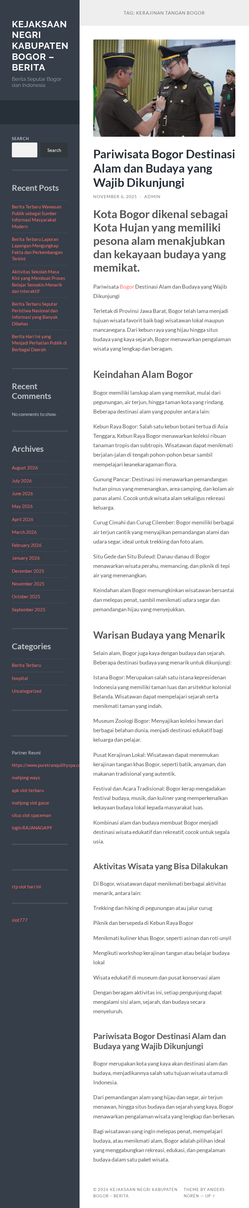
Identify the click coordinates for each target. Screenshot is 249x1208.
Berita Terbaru (26, 665)
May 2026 (22, 506)
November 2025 (28, 583)
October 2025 (26, 596)
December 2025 (28, 571)
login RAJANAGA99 (32, 827)
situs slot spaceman (31, 815)
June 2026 (22, 493)
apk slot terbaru (28, 790)
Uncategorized (26, 691)
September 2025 (29, 609)
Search (20, 138)
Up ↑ (210, 1195)
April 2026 (22, 519)
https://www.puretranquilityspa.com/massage (58, 765)
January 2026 (26, 558)
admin (152, 196)
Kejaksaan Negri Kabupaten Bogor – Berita (40, 46)
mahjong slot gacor (30, 802)
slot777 (20, 920)
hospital (20, 678)
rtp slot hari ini (26, 886)
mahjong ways (26, 777)
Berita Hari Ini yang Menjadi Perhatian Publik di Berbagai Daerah (39, 343)
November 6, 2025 (115, 196)
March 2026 (24, 532)
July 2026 (22, 480)
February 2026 (27, 545)
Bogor (127, 286)
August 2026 (25, 467)
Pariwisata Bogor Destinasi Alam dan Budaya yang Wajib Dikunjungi (164, 167)
